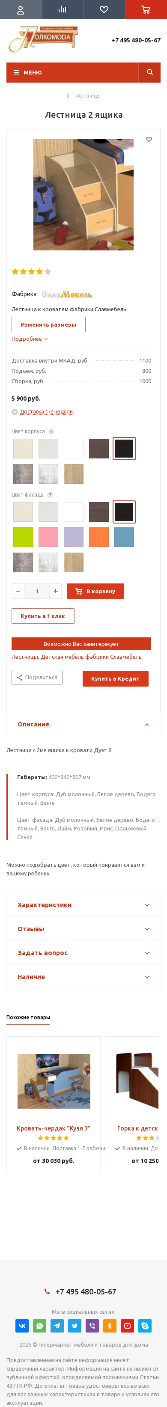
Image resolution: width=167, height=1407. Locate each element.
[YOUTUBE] (127, 1326)
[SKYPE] (145, 1326)
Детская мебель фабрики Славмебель (91, 657)
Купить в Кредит (115, 678)
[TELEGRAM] (57, 1326)
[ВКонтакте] (22, 1326)
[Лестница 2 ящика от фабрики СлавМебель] (83, 194)
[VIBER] (92, 1326)
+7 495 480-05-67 (136, 40)
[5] (48, 271)
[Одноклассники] (109, 1326)
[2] (24, 271)
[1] (16, 271)
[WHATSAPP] (39, 1326)
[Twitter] (74, 1326)
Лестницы (25, 657)
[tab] (30, 338)
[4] (40, 271)
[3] (32, 271)
